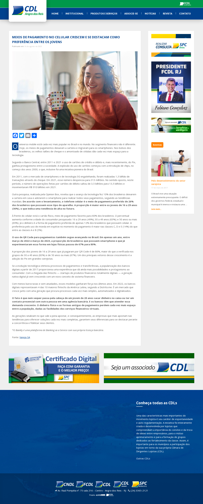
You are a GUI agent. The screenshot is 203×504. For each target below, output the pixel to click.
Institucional (74, 13)
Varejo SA (25, 337)
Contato (185, 13)
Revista (167, 13)
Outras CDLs (143, 458)
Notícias (150, 13)
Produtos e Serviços (104, 13)
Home (55, 13)
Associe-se (131, 13)
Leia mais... (156, 209)
